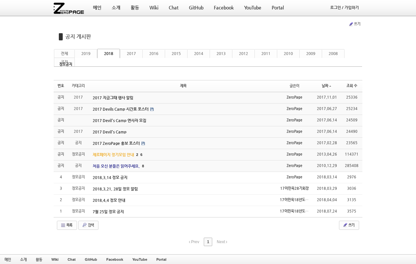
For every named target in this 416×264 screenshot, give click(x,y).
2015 (176, 53)
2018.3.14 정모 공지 (110, 177)
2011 (265, 53)
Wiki (54, 259)
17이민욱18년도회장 (296, 200)
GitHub (91, 259)
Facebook (114, 259)
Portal (161, 259)
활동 (39, 259)
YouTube (139, 259)
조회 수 (351, 86)
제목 (183, 86)
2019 (85, 53)
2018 (108, 53)
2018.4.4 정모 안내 (109, 200)
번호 (61, 86)
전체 (64, 53)
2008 (333, 53)
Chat (72, 259)
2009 (310, 53)
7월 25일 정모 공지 (108, 211)
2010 (288, 53)
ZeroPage (294, 97)
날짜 (325, 86)
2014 (198, 53)
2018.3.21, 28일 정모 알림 (115, 189)
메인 (8, 259)
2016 (153, 53)
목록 (69, 225)
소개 (23, 259)
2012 (243, 53)
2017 (131, 53)
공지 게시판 (78, 37)
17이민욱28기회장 (294, 188)
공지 (64, 62)
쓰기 (357, 24)
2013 (221, 53)
